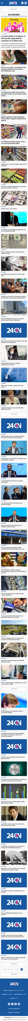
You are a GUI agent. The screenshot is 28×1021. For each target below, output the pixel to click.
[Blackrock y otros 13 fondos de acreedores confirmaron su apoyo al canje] (14, 858)
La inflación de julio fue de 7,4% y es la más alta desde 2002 (13, 142)
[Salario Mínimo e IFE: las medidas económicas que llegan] (14, 352)
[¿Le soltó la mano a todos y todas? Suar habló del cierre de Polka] (14, 813)
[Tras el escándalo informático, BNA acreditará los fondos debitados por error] (14, 537)
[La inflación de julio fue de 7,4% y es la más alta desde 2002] (14, 131)
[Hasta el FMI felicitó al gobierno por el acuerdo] (14, 902)
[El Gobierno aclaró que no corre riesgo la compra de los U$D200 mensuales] (14, 835)
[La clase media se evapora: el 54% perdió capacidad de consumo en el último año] (14, 25)
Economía (3, 65)
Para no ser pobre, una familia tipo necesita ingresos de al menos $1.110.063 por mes (13, 69)
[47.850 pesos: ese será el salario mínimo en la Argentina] (14, 153)
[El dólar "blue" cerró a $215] (14, 198)
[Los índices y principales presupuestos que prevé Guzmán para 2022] (14, 219)
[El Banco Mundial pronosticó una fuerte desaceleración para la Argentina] (14, 308)
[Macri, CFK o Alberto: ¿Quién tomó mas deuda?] (14, 375)
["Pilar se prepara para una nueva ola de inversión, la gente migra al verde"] (14, 627)
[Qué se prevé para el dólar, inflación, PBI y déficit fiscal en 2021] (14, 791)
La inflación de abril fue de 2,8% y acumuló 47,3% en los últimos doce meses (13, 93)
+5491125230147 (7, 994)
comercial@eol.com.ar (14, 990)
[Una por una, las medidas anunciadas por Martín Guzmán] (14, 746)
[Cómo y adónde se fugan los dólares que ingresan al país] (14, 241)
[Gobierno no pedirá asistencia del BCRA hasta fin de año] (14, 650)
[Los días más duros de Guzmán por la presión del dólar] (14, 492)
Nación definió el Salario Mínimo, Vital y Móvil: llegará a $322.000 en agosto (13, 118)
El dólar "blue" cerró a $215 (9, 208)
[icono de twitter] (22, 3)
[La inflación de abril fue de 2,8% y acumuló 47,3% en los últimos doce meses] (14, 82)
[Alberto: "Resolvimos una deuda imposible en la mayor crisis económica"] (14, 947)
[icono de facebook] (9, 1004)
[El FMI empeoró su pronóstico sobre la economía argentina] (14, 700)
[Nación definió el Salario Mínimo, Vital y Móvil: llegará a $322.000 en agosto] (14, 106)
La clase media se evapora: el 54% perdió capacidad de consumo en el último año (13, 38)
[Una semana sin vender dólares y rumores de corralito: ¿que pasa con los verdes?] (14, 768)
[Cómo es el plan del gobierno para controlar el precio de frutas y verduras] (14, 176)
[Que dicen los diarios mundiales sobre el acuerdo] (14, 880)
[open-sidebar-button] (2, 3)
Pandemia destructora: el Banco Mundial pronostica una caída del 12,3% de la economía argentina (12, 735)
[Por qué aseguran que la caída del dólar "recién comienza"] (14, 583)
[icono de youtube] (19, 1004)
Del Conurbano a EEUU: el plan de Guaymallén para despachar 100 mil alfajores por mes (13, 571)
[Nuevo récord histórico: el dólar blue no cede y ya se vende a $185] (14, 672)
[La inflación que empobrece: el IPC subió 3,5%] (14, 263)
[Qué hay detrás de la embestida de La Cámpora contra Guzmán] (14, 514)
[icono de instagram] (25, 3)
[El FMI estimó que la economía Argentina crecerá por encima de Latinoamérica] (14, 425)
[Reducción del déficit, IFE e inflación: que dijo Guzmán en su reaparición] (14, 330)
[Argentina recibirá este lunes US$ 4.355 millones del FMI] (14, 397)
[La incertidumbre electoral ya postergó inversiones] (14, 470)
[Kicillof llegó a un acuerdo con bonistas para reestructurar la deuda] (14, 448)
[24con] (13, 3)
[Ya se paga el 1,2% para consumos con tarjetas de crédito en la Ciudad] (14, 605)
